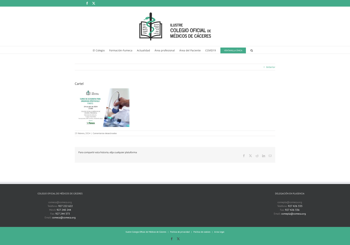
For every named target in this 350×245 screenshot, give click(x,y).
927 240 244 (64, 209)
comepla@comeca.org (293, 213)
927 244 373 (62, 213)
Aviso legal (219, 231)
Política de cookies (201, 231)
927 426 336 (292, 209)
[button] (251, 50)
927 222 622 (65, 206)
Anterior (270, 67)
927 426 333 (295, 206)
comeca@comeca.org (64, 217)
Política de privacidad (180, 231)
